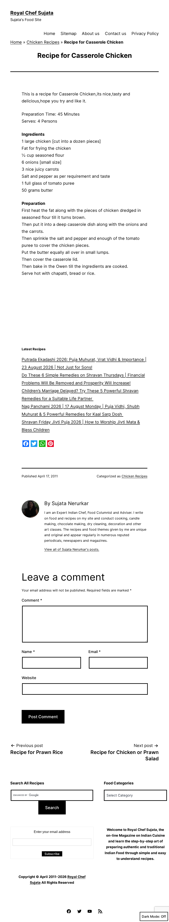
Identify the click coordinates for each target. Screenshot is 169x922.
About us (90, 33)
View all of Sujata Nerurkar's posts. (71, 549)
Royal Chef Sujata (31, 13)
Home (49, 33)
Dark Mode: (151, 916)
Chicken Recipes (43, 42)
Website (29, 678)
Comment (32, 600)
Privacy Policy (145, 33)
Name (28, 651)
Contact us (115, 33)
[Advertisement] (84, 312)
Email (94, 651)
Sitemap (68, 33)
